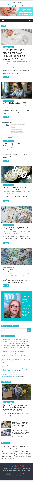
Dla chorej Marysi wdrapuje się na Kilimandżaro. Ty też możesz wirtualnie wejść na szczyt (16, 407)
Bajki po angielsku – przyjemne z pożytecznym (13, 365)
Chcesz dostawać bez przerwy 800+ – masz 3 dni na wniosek (16, 188)
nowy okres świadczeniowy (19, 193)
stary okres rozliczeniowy (19, 67)
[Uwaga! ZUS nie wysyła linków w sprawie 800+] (16, 207)
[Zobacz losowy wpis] (30, 20)
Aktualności (5, 47)
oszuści (17, 233)
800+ (11, 63)
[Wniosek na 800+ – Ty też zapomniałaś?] (16, 123)
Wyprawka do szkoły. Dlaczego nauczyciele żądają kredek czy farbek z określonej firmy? (20, 423)
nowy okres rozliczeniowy (8, 67)
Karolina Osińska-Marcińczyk (19, 61)
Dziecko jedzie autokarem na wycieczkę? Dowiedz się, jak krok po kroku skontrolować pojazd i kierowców (21, 433)
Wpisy (11, 47)
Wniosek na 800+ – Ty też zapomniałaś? (13, 144)
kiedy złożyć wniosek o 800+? (22, 65)
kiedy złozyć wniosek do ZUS (9, 65)
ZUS (21, 107)
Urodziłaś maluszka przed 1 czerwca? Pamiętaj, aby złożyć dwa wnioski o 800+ (14, 54)
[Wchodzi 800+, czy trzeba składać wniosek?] (16, 249)
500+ (11, 233)
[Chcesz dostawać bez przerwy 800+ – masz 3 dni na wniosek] (16, 167)
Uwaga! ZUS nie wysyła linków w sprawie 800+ (15, 228)
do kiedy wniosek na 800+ (18, 149)
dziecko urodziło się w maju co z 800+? (21, 63)
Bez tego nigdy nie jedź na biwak (9, 376)
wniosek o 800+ (21, 275)
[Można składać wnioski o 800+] (16, 83)
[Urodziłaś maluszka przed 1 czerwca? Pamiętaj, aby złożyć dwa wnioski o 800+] (16, 29)
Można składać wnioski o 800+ (15, 103)
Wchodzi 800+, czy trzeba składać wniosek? (16, 271)
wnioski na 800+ (16, 107)
